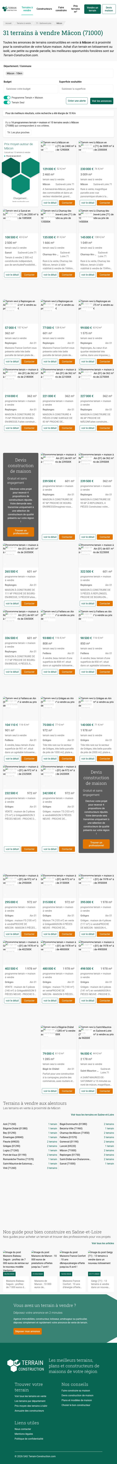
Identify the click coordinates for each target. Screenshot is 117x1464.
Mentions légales (24, 1433)
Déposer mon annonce (27, 1331)
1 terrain (52, 1124)
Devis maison (109, 9)
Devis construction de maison (77, 1395)
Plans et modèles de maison (77, 1400)
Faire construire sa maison (76, 1390)
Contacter (67, 202)
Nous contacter (23, 1429)
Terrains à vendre (27, 9)
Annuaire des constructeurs (29, 1410)
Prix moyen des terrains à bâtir (31, 1405)
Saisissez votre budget (18, 88)
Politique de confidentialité (29, 1438)
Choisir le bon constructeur (76, 1405)
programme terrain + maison (27, 97)
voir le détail (50, 202)
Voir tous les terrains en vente (30, 1396)
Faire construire (61, 9)
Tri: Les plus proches (18, 132)
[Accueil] (9, 9)
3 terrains (109, 1137)
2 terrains (109, 1124)
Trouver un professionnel (20, 532)
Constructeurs (44, 8)
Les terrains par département (30, 1401)
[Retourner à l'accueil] (29, 1365)
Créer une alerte (77, 100)
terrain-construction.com (20, 201)
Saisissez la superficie (73, 88)
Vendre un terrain (92, 9)
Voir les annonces (102, 101)
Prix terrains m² (75, 9)
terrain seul (18, 102)
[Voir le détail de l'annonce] (58, 174)
